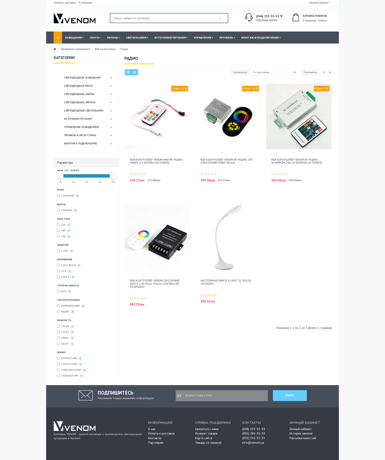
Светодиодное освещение (82, 77)
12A (65, 224)
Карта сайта (203, 438)
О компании (85, 2)
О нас (152, 429)
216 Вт (67, 332)
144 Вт (67, 326)
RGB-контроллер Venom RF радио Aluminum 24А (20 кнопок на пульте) (296, 161)
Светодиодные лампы (79, 94)
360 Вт (67, 343)
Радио (124, 49)
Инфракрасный (72, 305)
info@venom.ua (253, 443)
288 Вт (67, 337)
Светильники (136, 37)
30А (65, 236)
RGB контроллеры (105, 49)
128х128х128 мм (73, 369)
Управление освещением (75, 49)
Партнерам (155, 443)
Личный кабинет (300, 429)
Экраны (112, 37)
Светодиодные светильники (83, 110)
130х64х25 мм (71, 375)
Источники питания (170, 37)
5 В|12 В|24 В (70, 265)
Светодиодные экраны (79, 102)
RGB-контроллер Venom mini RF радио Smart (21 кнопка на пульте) (156, 161)
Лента (94, 37)
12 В (65, 270)
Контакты (154, 438)
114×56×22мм (71, 363)
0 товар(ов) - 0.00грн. (311, 18)
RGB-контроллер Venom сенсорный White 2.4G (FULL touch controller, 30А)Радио (154, 284)
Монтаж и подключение (260, 37)
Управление (202, 37)
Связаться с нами (207, 429)
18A (65, 230)
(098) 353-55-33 (253, 429)
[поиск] (220, 18)
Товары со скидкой (208, 443)
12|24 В (67, 276)
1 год (66, 250)
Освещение (73, 37)
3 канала (68, 210)
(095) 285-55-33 (253, 433)
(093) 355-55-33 (253, 438)
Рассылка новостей (302, 438)
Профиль (226, 37)
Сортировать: (240, 72)
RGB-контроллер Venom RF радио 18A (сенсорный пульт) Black (226, 161)
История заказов (301, 433)
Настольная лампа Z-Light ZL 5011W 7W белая (226, 282)
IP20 (65, 291)
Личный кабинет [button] (318, 2)
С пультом (69, 195)
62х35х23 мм (71, 358)
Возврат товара (206, 433)
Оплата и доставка (65, 2)
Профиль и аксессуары (80, 135)
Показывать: (311, 72)
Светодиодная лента (78, 86)
